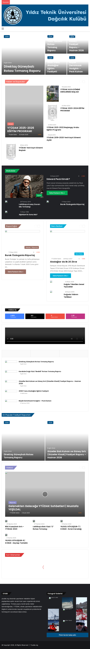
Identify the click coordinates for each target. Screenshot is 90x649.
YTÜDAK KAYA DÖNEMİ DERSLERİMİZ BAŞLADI (70, 90)
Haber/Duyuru (73, 81)
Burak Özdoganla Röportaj (72, 204)
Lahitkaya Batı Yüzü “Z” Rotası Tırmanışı (43, 527)
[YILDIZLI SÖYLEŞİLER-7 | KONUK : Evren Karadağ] (61, 521)
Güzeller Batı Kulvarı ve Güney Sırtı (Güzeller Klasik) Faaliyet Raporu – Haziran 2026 (76, 39)
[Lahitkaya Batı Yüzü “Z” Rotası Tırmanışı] (34, 521)
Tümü (65, 81)
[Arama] (87, 28)
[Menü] (3, 28)
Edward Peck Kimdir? (58, 179)
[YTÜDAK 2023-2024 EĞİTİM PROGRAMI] (52, 112)
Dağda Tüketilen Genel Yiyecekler (74, 285)
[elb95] (53, 626)
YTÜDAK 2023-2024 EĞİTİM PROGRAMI (72, 109)
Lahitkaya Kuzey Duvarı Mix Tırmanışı (29, 205)
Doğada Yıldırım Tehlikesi (71, 295)
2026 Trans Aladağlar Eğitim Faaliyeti (53, 67)
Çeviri (56, 171)
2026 (7, 36)
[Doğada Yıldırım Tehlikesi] (51, 292)
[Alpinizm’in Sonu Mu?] (6, 212)
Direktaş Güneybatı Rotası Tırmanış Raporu (22, 68)
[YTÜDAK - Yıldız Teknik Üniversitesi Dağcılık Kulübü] (45, 15)
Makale (62, 171)
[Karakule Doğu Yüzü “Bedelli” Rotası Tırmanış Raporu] (56, 43)
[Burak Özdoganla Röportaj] (48, 202)
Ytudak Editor (13, 134)
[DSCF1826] (67, 621)
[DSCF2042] (67, 603)
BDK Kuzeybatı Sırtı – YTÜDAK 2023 (14, 527)
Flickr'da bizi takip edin (67, 635)
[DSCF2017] (67, 610)
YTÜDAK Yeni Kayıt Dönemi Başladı (31, 148)
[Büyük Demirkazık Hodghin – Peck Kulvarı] (11, 404)
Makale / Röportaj (72, 171)
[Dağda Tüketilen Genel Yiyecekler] (51, 282)
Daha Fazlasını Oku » (57, 193)
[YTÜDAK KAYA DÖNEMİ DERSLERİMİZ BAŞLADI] (53, 94)
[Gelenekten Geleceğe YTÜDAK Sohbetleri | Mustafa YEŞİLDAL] (45, 494)
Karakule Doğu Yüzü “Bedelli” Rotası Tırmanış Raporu (40, 371)
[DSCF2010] (53, 614)
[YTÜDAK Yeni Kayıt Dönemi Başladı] (11, 152)
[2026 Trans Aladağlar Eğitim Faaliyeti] (11, 394)
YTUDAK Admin (56, 259)
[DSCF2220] (82, 614)
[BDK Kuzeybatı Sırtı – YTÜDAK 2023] (6, 521)
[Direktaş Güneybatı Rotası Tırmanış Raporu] (23, 54)
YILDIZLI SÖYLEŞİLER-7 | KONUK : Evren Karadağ (70, 527)
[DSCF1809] (82, 603)
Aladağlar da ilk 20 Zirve (63, 261)
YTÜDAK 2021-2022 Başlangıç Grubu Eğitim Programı (63, 128)
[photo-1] (82, 626)
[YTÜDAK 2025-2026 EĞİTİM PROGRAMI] (24, 111)
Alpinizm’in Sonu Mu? (28, 214)
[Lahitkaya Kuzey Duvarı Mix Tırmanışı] (6, 202)
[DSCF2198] (53, 598)
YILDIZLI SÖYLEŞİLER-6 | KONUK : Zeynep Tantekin (16, 541)
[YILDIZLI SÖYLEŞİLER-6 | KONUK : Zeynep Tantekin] (6, 535)
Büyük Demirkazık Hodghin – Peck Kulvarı (76, 67)
